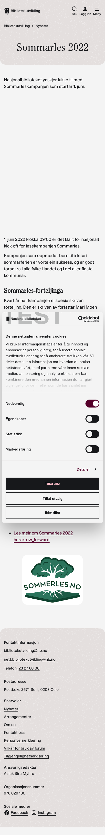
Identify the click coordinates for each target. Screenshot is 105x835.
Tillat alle (52, 484)
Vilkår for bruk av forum (24, 748)
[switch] (92, 419)
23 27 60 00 (29, 668)
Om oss (10, 724)
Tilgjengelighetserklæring (26, 756)
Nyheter (11, 709)
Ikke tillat (52, 513)
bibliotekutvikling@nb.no (25, 650)
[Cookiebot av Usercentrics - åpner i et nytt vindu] (78, 319)
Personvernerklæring (22, 740)
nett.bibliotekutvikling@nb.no (29, 659)
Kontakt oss (14, 732)
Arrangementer (17, 716)
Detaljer (83, 469)
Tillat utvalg (53, 498)
